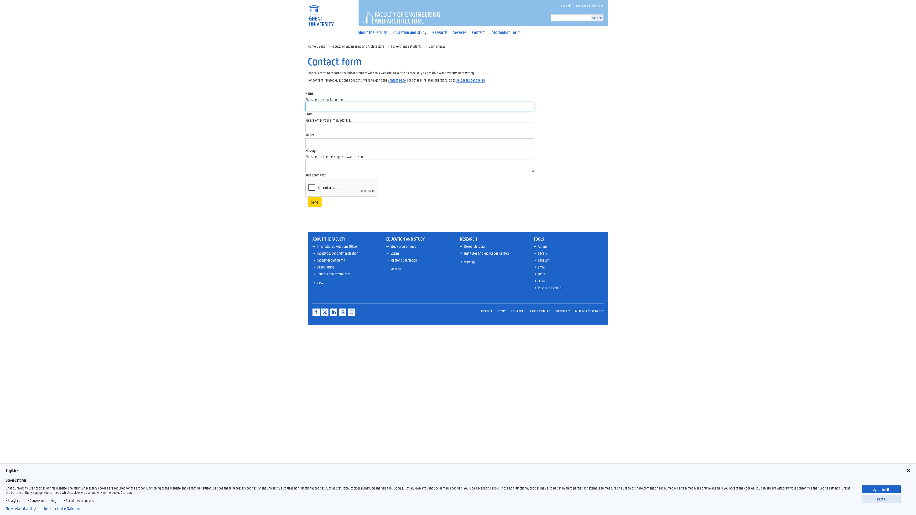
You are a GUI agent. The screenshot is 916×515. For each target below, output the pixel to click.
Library (542, 253)
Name (309, 93)
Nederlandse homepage (590, 6)
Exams (394, 253)
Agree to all (881, 489)
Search (597, 17)
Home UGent (316, 46)
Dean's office (325, 266)
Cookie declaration (539, 311)
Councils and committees (334, 273)
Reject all (881, 498)
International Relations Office (337, 246)
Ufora (541, 273)
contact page (397, 79)
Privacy (501, 311)
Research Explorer (550, 287)
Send (314, 202)
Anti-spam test (315, 174)
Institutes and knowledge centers (487, 253)
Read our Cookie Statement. (62, 508)
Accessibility (563, 311)
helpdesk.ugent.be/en (470, 79)
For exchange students (406, 46)
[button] (503, 32)
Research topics (475, 246)
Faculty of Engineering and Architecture (358, 46)
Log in (563, 6)
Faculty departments (331, 260)
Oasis (541, 280)
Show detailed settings (21, 508)
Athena (542, 246)
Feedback (486, 311)
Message (311, 150)
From (308, 113)
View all (322, 282)
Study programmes (403, 246)
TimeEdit (544, 260)
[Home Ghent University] (321, 12)
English (11, 470)
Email (542, 266)
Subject (310, 134)
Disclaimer (517, 311)
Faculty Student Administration (337, 253)
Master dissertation (403, 260)
